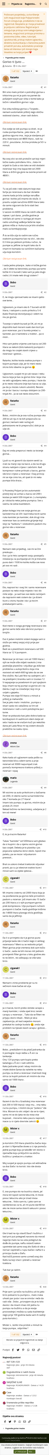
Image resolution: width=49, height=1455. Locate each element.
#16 (44, 1096)
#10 (44, 829)
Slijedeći (26, 71)
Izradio (12, 1440)
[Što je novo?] (40, 4)
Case (9, 1392)
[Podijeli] (41, 87)
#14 (44, 1003)
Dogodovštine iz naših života (21, 1372)
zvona (13, 742)
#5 (45, 544)
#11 (44, 888)
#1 (45, 87)
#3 (45, 410)
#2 (45, 292)
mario (13, 777)
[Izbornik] (4, 4)
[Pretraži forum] (45, 4)
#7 (45, 621)
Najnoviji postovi (12, 1357)
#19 (44, 1228)
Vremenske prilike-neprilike (20, 1402)
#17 (44, 1138)
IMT (8, 1367)
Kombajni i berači (14, 1398)
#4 (45, 445)
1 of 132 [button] (15, 71)
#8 (45, 752)
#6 (45, 582)
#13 (44, 978)
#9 (45, 787)
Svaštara (10, 1378)
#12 (44, 933)
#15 (44, 1044)
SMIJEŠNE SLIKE (14, 1382)
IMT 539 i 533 (13, 1361)
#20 (44, 1287)
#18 (44, 1186)
